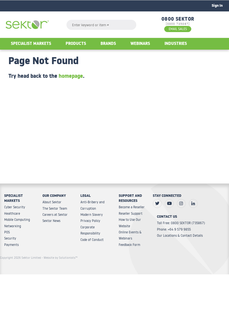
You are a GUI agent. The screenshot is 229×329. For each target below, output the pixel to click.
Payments (11, 245)
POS (7, 232)
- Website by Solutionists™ (60, 258)
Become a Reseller (132, 207)
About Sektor (51, 202)
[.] (157, 203)
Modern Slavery (91, 214)
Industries (175, 44)
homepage (71, 77)
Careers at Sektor (55, 214)
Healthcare (12, 213)
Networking (12, 226)
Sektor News (51, 221)
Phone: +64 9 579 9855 (174, 229)
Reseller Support (130, 213)
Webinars (140, 44)
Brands (108, 44)
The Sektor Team (54, 208)
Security (10, 238)
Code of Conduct (92, 240)
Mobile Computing (17, 219)
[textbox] (101, 25)
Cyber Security (14, 207)
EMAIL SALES (178, 29)
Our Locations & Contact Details (180, 235)
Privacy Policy (90, 221)
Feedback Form (129, 245)
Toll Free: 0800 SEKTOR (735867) (181, 223)
